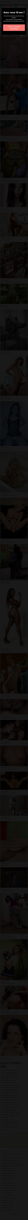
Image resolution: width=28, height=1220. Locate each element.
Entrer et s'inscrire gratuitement (14, 28)
